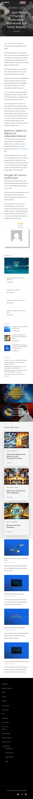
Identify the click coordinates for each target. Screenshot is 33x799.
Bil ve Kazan (5, 726)
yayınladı (6, 165)
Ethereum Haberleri (6, 737)
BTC (22, 103)
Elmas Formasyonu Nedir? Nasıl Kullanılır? (14, 627)
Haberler (22, 7)
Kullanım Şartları (9, 752)
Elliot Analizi (5, 709)
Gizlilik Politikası (9, 757)
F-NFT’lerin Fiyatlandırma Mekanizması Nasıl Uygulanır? (14, 375)
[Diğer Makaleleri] (26, 225)
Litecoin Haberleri (6, 741)
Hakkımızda (5, 684)
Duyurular (4, 701)
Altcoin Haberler (6, 746)
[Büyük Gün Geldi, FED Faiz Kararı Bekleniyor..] (16, 484)
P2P (3, 714)
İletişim (7, 761)
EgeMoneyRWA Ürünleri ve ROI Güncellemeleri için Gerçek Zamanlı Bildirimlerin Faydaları (15, 371)
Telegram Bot (5, 718)
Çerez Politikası (9, 748)
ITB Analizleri (5, 722)
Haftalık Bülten (14, 450)
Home (5, 43)
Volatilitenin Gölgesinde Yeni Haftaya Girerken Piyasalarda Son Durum (14, 363)
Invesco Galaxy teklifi (20, 148)
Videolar (4, 696)
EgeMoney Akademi (8, 562)
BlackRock (12, 144)
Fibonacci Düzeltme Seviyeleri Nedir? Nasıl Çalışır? (16, 661)
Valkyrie (24, 144)
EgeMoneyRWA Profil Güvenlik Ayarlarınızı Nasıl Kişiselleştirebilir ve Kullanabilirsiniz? (15, 367)
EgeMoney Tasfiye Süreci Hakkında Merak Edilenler (15, 360)
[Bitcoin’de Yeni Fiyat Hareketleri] (16, 519)
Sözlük (14, 562)
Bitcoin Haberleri (13, 7)
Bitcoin (18, 71)
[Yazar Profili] (20, 225)
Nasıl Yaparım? (5, 705)
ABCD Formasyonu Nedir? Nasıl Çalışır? (14, 594)
